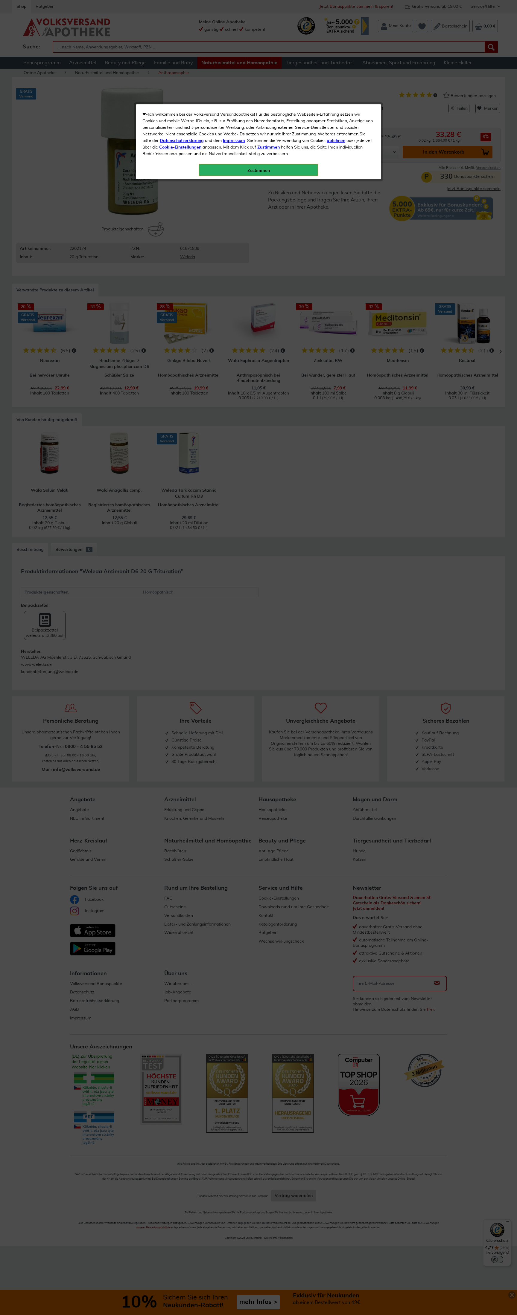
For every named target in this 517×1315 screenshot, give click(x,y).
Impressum (234, 141)
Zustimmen (268, 147)
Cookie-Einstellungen (180, 147)
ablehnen (336, 141)
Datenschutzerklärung (182, 141)
